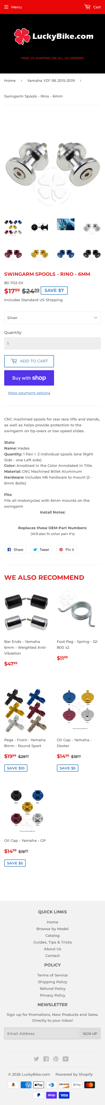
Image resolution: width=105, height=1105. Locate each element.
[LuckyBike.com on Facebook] (46, 1060)
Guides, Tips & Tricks (52, 942)
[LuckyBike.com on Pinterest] (56, 1060)
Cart (96, 7)
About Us (52, 949)
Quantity (13, 332)
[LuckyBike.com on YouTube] (66, 1060)
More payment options (29, 393)
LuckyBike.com (36, 1074)
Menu (16, 7)
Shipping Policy (52, 982)
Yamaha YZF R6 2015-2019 (51, 80)
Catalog (52, 935)
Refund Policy (53, 988)
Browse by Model (52, 928)
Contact (52, 955)
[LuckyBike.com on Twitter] (36, 1060)
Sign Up (90, 1034)
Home (10, 80)
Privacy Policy (52, 995)
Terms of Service (52, 975)
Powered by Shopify (74, 1074)
